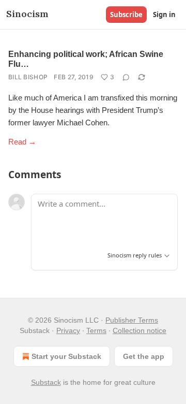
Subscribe (126, 14)
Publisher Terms (131, 320)
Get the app (143, 356)
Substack (46, 382)
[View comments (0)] (126, 77)
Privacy (68, 330)
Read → (22, 141)
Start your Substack (66, 356)
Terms (96, 330)
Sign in (164, 14)
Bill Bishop (28, 77)
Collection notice (139, 330)
